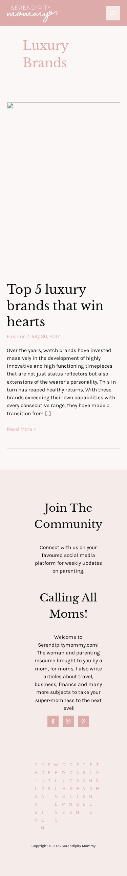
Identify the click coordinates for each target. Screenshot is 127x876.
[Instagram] (68, 721)
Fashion (16, 336)
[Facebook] (53, 721)
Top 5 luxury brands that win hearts (55, 306)
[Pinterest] (83, 721)
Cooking (70, 788)
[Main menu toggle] (113, 13)
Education (42, 796)
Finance (90, 788)
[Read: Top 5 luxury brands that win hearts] (63, 188)
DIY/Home (64, 788)
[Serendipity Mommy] (32, 14)
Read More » (22, 429)
